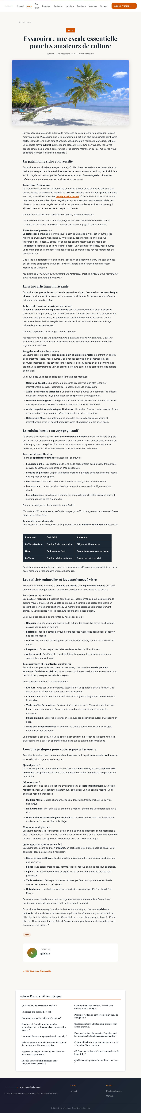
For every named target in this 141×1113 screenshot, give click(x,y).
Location (70, 6)
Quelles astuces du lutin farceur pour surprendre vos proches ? (39, 1062)
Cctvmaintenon (30, 1087)
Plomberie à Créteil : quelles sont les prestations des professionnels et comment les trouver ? (44, 1027)
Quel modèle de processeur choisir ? (39, 1005)
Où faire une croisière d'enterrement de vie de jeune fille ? (96, 1052)
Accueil (20, 6)
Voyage (103, 6)
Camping (46, 6)
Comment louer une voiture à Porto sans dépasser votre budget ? (93, 1007)
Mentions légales (113, 1091)
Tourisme (81, 6)
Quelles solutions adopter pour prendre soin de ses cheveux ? (95, 1025)
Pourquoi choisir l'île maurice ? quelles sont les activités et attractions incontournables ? (95, 1034)
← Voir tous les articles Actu (37, 971)
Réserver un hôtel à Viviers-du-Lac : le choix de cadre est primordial (43, 1053)
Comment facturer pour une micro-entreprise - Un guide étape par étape (96, 1043)
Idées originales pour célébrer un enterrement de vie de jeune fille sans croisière (44, 1044)
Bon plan (37, 6)
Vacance (93, 6)
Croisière (58, 6)
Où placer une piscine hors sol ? (37, 1011)
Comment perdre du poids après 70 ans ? (41, 1018)
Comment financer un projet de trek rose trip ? (44, 1036)
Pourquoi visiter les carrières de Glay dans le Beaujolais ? (96, 1016)
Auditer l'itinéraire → (124, 6)
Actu (29, 6)
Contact (109, 1096)
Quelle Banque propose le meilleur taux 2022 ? (96, 1061)
